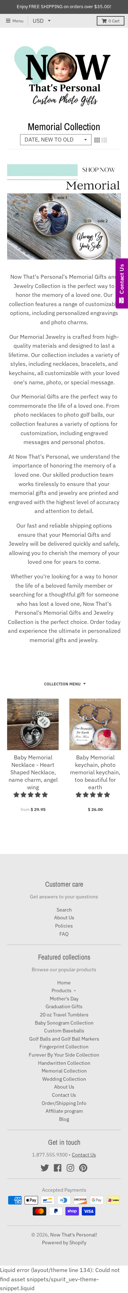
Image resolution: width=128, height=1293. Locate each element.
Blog (64, 1119)
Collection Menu (62, 684)
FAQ (64, 934)
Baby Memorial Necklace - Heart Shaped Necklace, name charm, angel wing (33, 772)
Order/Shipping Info (64, 1103)
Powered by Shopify (64, 1242)
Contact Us (64, 1095)
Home (64, 982)
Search (64, 910)
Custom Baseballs (64, 1030)
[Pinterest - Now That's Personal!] (83, 1168)
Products (61, 990)
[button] (31, 794)
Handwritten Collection (64, 1063)
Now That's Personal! (73, 1234)
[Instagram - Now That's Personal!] (70, 1168)
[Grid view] (97, 140)
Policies (64, 926)
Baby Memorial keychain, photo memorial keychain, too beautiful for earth (95, 772)
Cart (113, 20)
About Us (64, 917)
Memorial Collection (64, 1071)
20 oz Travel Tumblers (64, 1014)
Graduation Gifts (64, 1006)
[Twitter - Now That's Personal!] (45, 1168)
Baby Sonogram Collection (64, 1023)
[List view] (104, 140)
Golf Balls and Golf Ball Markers (64, 1039)
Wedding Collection (64, 1079)
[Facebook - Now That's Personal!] (57, 1168)
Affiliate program (64, 1111)
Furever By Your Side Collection (64, 1055)
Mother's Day (64, 998)
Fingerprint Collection (64, 1046)
